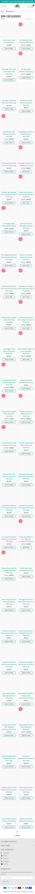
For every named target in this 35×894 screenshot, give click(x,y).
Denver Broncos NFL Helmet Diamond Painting (9, 570)
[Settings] (28, 6)
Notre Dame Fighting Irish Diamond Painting (26, 351)
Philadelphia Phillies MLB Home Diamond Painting (9, 257)
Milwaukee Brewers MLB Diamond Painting (26, 727)
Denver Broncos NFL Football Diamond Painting (26, 633)
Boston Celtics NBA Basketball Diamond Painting (9, 789)
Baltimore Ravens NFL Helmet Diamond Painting (9, 633)
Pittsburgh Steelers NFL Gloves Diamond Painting (9, 194)
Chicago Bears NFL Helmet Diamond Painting (9, 382)
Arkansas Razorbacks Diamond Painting (26, 758)
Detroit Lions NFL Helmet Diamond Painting (26, 257)
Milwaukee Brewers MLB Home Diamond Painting (26, 476)
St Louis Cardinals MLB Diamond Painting (26, 414)
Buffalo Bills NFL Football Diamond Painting (26, 226)
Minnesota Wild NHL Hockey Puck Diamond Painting (26, 695)
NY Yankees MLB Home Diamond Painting (26, 103)
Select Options (9, 48)
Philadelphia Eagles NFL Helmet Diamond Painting (26, 288)
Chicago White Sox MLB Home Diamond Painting (26, 602)
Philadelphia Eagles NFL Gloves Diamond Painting (26, 664)
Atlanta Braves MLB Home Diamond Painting (9, 320)
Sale (20, 24)
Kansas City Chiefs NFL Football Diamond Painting (9, 727)
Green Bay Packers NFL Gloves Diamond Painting (9, 508)
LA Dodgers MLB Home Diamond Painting (9, 351)
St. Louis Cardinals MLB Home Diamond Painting (9, 539)
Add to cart (9, 142)
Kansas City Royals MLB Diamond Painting (9, 414)
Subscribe (5, 881)
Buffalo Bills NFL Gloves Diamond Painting (9, 476)
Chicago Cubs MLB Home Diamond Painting (9, 71)
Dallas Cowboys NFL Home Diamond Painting (9, 602)
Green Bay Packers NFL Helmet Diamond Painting (26, 194)
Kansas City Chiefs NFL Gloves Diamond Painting (26, 508)
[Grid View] (2, 19)
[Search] (5, 6)
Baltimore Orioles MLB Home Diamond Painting (9, 664)
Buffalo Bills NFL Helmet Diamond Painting (9, 134)
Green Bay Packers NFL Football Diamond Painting (26, 539)
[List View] (4, 19)
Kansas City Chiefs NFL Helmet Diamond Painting (9, 288)
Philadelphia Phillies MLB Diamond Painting (26, 134)
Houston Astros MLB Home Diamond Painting (26, 445)
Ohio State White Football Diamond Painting (9, 695)
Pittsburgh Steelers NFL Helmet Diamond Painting (26, 320)
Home (2, 11)
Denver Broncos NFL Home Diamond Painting (26, 789)
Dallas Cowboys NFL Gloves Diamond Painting (9, 758)
